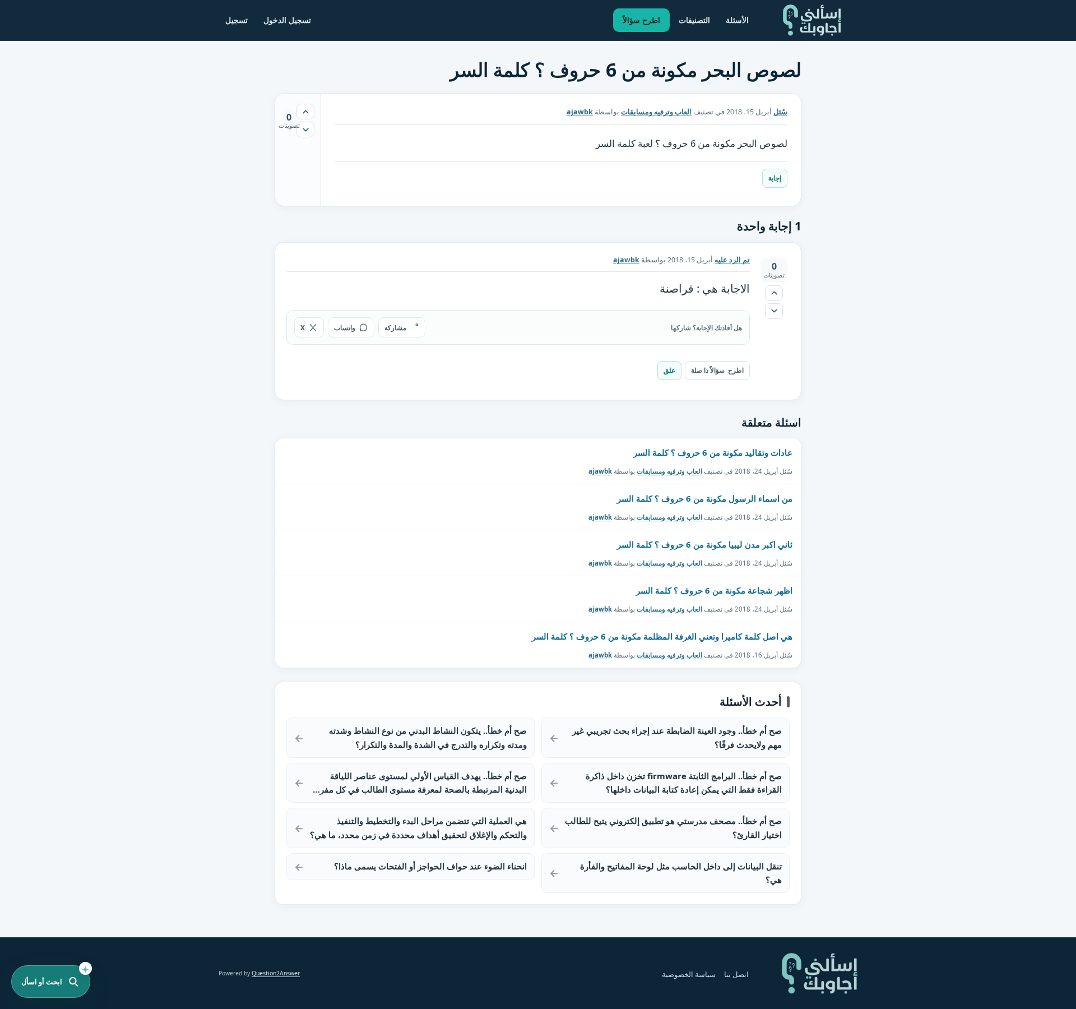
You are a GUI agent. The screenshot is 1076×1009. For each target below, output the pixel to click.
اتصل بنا (736, 974)
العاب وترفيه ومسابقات (656, 112)
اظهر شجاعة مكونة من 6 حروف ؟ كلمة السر (714, 590)
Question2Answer (276, 973)
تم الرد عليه (732, 260)
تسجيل (236, 20)
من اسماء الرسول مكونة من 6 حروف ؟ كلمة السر (704, 498)
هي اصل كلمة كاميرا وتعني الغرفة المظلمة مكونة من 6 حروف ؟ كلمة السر (662, 636)
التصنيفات (694, 20)
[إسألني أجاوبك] (812, 20)
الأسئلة (737, 20)
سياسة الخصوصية (689, 974)
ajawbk (600, 471)
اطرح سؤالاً (641, 20)
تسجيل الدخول (287, 20)
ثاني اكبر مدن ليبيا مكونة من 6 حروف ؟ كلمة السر (704, 544)
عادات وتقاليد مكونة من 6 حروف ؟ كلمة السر (712, 452)
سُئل (780, 112)
